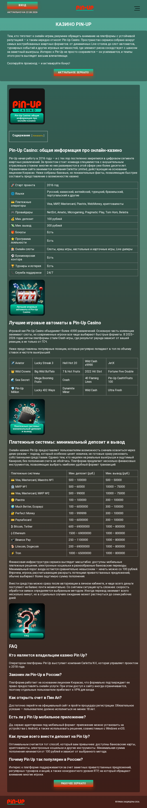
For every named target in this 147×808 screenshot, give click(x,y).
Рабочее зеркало (73, 783)
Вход (22, 5)
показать (38, 135)
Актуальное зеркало (73, 72)
